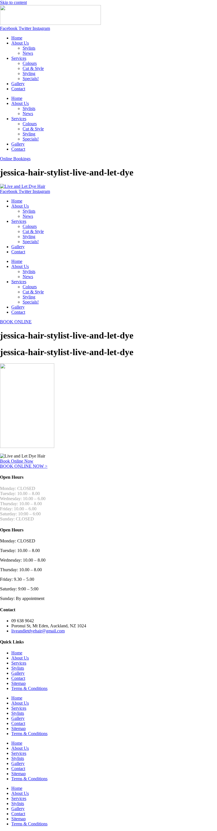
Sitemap (18, 683)
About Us (20, 43)
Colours (30, 63)
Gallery (18, 83)
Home (16, 38)
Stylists (29, 48)
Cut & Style (33, 68)
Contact (18, 88)
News (28, 53)
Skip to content (13, 2)
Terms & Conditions (29, 688)
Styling (29, 73)
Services (18, 58)
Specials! (31, 78)
